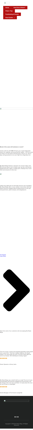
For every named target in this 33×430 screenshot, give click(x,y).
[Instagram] (16, 416)
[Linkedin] (18, 416)
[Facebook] (15, 416)
